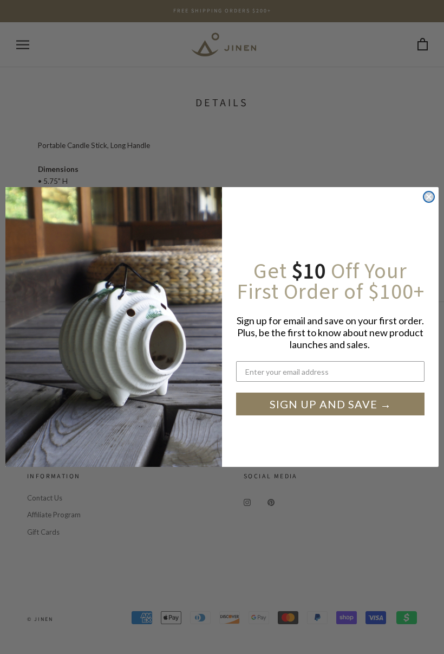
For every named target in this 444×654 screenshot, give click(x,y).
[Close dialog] (428, 196)
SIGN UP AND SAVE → (330, 404)
